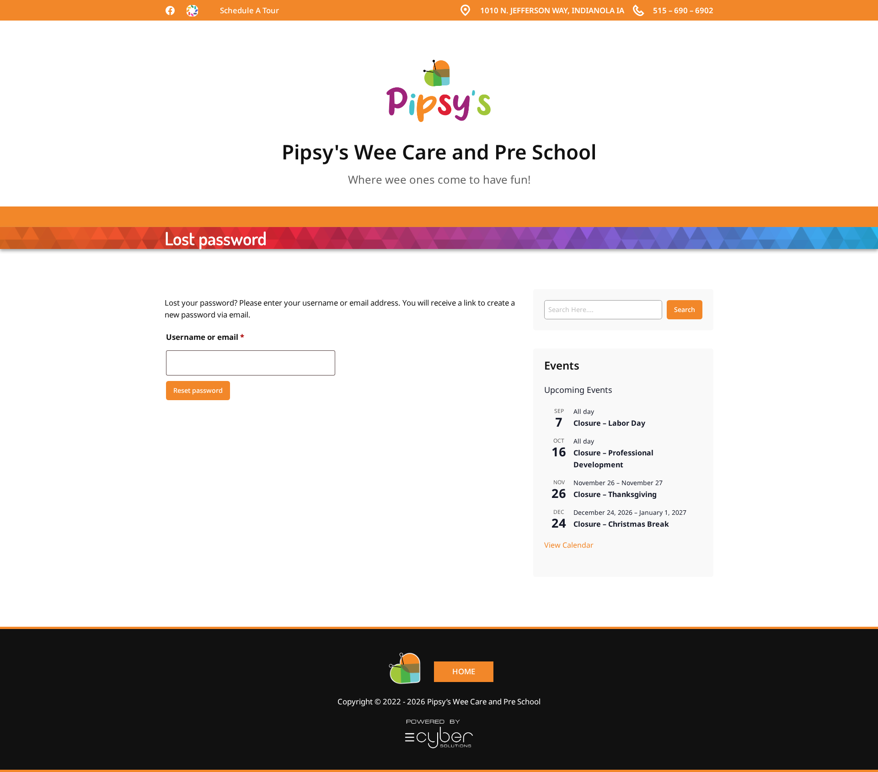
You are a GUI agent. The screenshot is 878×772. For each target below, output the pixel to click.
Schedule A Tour (249, 10)
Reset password (198, 390)
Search (684, 309)
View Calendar (569, 545)
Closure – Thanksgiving (615, 494)
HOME (463, 671)
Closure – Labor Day (609, 423)
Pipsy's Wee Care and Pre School (439, 152)
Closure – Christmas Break (621, 524)
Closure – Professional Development (613, 459)
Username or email (222, 337)
